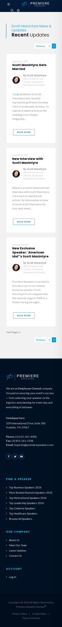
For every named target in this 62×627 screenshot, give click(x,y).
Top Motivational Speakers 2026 (27, 497)
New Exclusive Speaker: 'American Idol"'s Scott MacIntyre (30, 252)
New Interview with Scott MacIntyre (27, 161)
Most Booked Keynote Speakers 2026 (30, 492)
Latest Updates (17, 550)
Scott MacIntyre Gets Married (29, 67)
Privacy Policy (19, 613)
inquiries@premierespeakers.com (34, 444)
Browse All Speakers (20, 518)
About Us (14, 540)
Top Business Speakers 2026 (25, 487)
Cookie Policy (39, 613)
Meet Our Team (18, 545)
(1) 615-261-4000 (26, 436)
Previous (40, 46)
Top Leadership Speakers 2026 (26, 503)
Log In (12, 576)
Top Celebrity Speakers (22, 508)
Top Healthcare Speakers (23, 513)
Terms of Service (31, 618)
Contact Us (15, 555)
